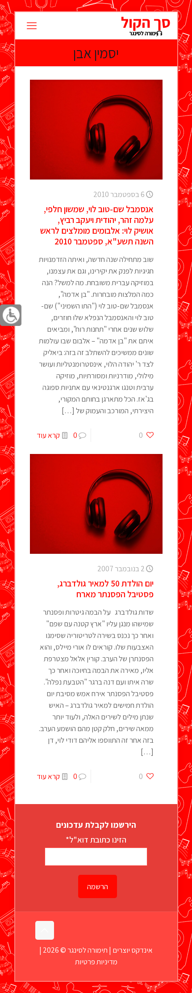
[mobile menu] (31, 25)
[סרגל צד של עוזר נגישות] (10, 315)
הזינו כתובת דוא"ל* (96, 839)
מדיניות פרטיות (96, 962)
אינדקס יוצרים (133, 950)
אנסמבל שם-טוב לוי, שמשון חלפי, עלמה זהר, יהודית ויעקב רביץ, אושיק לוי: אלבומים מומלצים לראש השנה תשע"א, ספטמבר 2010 (97, 225)
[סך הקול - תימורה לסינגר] (145, 25)
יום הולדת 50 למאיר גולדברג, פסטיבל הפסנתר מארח (105, 589)
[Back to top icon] (44, 930)
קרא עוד (48, 435)
